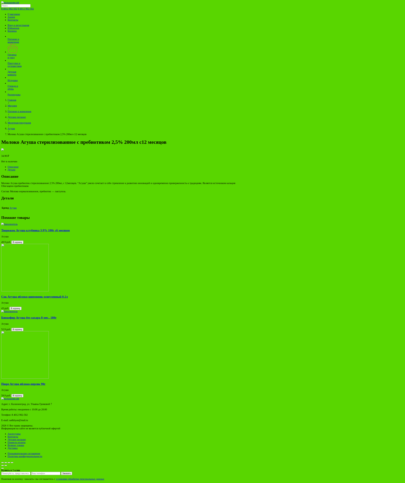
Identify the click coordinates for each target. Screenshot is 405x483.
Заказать (66, 473)
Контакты (13, 20)
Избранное (13, 28)
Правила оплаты (16, 442)
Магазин (12, 105)
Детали (11, 169)
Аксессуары (14, 433)
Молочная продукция (19, 122)
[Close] (2, 468)
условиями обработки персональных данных (80, 479)
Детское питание (17, 117)
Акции (11, 17)
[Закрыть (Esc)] (2, 462)
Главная (12, 100)
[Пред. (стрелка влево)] (2, 465)
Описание (13, 166)
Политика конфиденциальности (25, 456)
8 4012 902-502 (9, 8)
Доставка (13, 448)
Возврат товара (16, 445)
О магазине (14, 14)
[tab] (206, 166)
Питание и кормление (19, 111)
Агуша (11, 128)
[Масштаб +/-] (12, 462)
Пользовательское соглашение (24, 453)
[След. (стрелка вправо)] (5, 465)
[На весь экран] (9, 462)
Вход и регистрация (18, 25)
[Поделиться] (5, 462)
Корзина (12, 31)
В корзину (17, 242)
